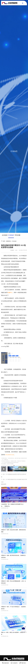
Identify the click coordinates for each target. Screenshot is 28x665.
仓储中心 (10, 292)
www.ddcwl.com (9, 454)
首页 (4, 241)
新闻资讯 (8, 241)
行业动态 (11, 235)
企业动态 (5, 235)
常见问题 (17, 235)
